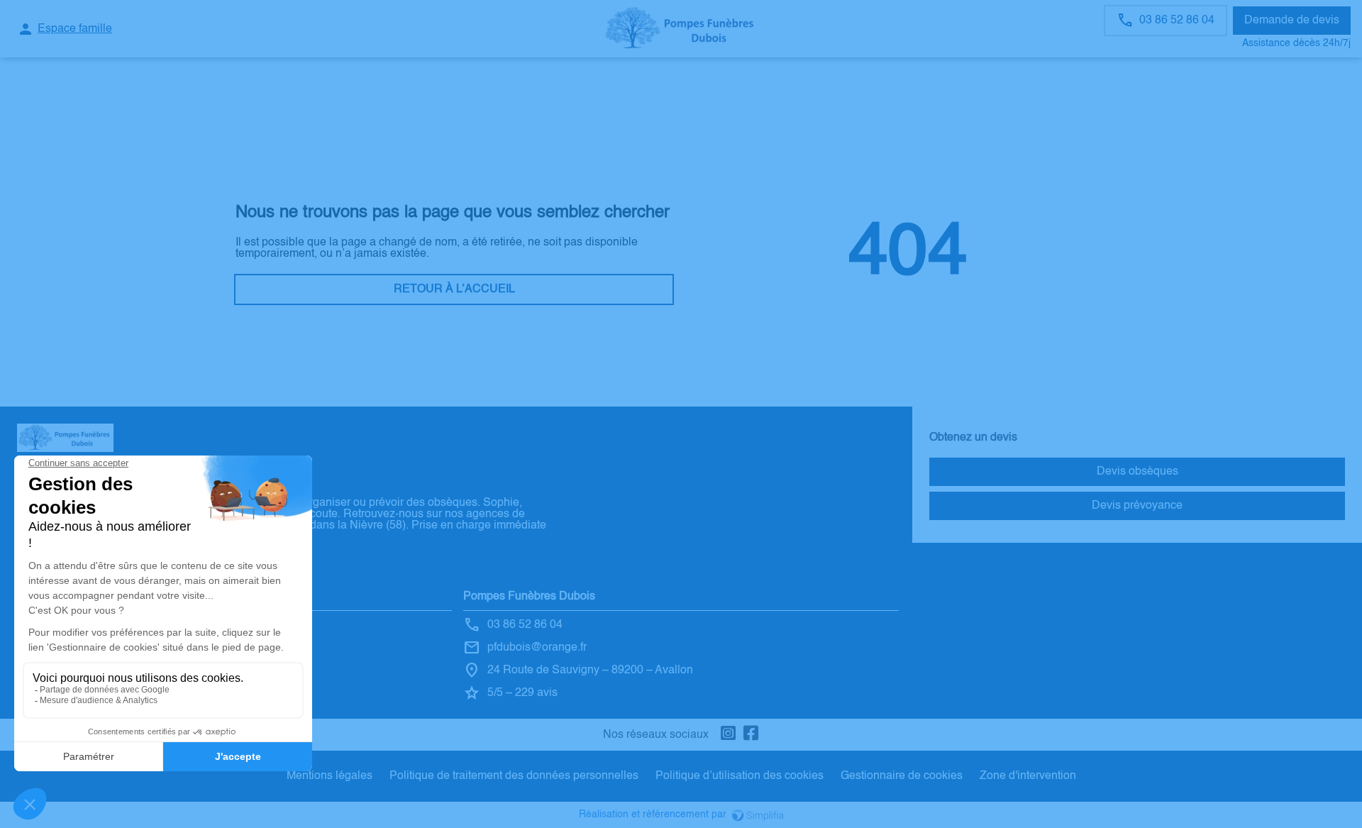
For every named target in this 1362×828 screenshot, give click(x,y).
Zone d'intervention (1028, 776)
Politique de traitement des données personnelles (513, 776)
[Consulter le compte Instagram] (728, 734)
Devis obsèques (1137, 472)
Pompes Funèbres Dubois (529, 596)
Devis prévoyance (1137, 506)
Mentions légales (329, 776)
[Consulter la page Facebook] (751, 734)
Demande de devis (1291, 20)
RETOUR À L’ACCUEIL (454, 289)
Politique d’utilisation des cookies (739, 776)
